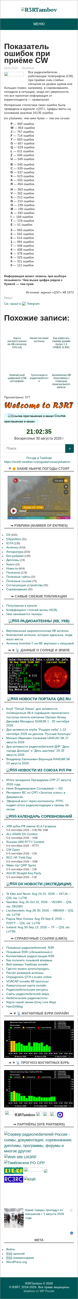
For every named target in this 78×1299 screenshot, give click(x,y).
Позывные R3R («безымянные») (29, 952)
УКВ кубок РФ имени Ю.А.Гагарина (31, 826)
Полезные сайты (18, 576)
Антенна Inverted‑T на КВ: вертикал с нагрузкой (40, 643)
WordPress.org (16, 1262)
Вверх (8, 298)
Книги (10, 564)
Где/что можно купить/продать (27, 968)
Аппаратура (14, 551)
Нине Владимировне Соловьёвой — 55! (34, 788)
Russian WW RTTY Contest (25, 842)
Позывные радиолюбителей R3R (30, 947)
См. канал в (12, 303)
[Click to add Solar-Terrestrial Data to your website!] (39, 675)
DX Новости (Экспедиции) (45, 884)
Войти (10, 1249)
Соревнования (16, 589)
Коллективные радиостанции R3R (30, 956)
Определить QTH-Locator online (29, 977)
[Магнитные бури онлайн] (39, 1039)
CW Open (13, 849)
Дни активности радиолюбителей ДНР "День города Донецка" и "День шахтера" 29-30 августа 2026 (37, 751)
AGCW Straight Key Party (23, 873)
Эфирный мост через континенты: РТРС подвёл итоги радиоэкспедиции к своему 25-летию (38, 805)
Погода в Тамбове (39, 458)
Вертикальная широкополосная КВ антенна (37, 630)
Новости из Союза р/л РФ (45, 770)
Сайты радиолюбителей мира (27, 994)
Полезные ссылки (18, 581)
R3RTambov (33, 1283)
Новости (12, 568)
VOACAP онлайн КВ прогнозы (27, 981)
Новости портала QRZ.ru (45, 699)
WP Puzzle (47, 1291)
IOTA (9, 543)
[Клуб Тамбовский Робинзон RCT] (13, 1179)
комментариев (20, 1257)
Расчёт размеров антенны (25, 973)
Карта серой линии (19, 1002)
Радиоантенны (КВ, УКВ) (45, 621)
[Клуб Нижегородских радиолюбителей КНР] (30, 1179)
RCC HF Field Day (19, 857)
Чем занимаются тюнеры (24, 614)
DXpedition (13, 539)
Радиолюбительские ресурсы (27, 989)
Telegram (33, 303)
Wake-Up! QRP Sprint (21, 865)
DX (8, 534)
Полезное (28, 68)
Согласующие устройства (24, 585)
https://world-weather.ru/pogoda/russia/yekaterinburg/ (40, 461)
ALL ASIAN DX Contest (21, 834)
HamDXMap (14, 1006)
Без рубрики (15, 556)
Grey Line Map (45, 1002)
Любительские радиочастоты (26, 998)
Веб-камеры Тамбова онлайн (27, 964)
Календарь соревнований (45, 816)
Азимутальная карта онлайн (26, 985)
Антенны (12, 547)
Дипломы (13, 560)
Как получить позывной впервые (29, 960)
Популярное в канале (21, 605)
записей (15, 1253)
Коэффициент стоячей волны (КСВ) (31, 610)
